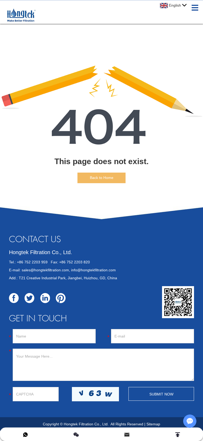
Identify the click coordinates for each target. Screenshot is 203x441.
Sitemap (153, 424)
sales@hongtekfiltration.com (45, 270)
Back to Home (101, 178)
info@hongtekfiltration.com (93, 270)
